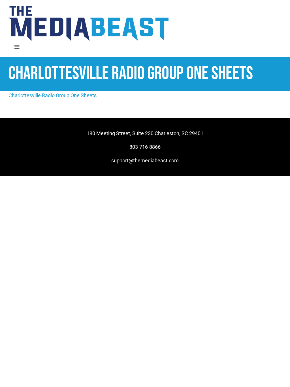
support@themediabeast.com (145, 160)
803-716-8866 (145, 147)
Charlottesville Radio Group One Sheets (52, 95)
